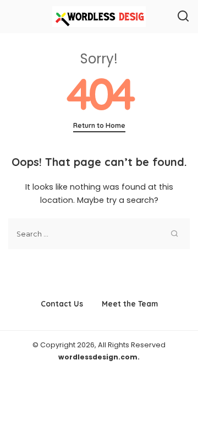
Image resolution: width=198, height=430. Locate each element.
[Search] (183, 16)
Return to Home (99, 125)
